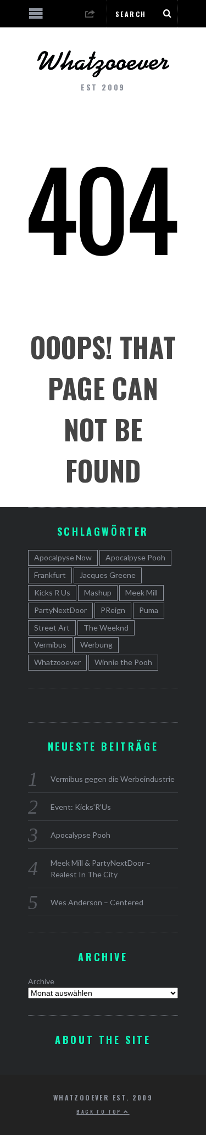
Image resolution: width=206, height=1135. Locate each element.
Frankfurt (50, 575)
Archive (41, 981)
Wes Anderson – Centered (97, 902)
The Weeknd (106, 627)
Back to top (100, 1111)
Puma (148, 610)
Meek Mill (141, 592)
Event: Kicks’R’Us (81, 806)
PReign (113, 610)
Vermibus (50, 644)
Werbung (96, 644)
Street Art (52, 627)
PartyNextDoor (60, 610)
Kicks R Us (52, 592)
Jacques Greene (108, 575)
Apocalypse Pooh (80, 834)
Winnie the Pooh (123, 662)
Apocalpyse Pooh (135, 557)
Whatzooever (57, 662)
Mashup (98, 592)
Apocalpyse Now (63, 557)
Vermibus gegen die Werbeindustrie (113, 779)
